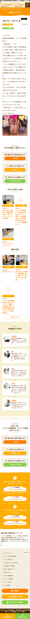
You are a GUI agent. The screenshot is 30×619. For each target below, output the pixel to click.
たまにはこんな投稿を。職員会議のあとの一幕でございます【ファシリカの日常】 (7, 214)
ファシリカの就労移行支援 (10, 556)
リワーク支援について (9, 559)
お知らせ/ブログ (7, 572)
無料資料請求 (8, 617)
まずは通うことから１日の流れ (11, 563)
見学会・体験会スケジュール (10, 569)
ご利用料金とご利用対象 (9, 566)
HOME (2, 8)
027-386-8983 (16, 489)
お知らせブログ (7, 8)
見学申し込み (22, 617)
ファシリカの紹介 (8, 205)
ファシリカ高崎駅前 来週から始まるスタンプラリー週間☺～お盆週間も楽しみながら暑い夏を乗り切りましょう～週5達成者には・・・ (9, 307)
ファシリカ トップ (8, 553)
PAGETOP (26, 552)
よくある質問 (7, 585)
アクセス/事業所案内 (8, 575)
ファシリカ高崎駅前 (8, 579)
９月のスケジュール (8, 272)
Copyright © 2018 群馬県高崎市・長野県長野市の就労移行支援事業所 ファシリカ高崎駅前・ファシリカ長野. (15, 610)
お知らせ (8, 267)
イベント (8, 296)
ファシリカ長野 (7, 582)
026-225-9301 (16, 499)
